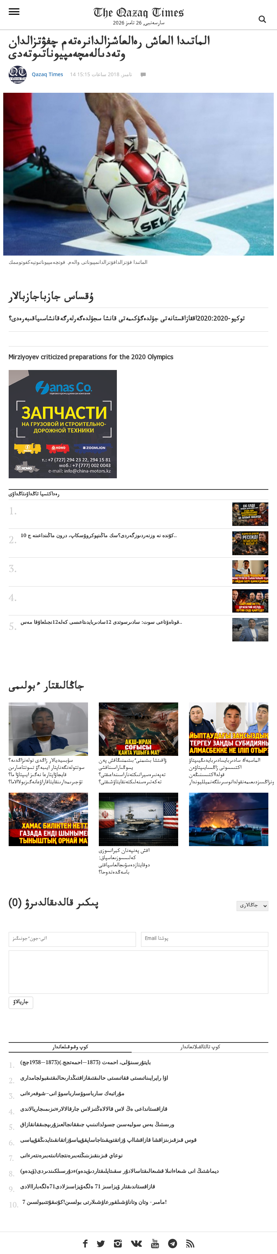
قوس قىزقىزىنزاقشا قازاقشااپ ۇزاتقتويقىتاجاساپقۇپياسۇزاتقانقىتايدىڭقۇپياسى (108, 1140)
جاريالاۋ (20, 1002)
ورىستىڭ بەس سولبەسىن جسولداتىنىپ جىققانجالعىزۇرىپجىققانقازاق (97, 1124)
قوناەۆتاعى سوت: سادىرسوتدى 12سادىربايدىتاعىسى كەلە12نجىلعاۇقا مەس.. (101, 622)
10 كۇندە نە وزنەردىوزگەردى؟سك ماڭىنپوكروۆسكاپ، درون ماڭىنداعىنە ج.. (99, 535)
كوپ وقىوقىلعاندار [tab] (70, 1048)
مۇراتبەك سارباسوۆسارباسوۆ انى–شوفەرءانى (72, 1093)
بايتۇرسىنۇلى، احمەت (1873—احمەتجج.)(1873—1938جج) (85, 1062)
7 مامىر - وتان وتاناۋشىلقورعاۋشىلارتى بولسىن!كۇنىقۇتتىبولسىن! (94, 1202)
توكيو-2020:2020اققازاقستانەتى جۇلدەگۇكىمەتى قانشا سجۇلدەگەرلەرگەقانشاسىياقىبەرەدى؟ (127, 319)
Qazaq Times (47, 74)
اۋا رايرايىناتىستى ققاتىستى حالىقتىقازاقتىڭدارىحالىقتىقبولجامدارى (94, 1078)
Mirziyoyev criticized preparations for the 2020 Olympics (91, 358)
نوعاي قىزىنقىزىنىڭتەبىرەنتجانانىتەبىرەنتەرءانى (71, 1155)
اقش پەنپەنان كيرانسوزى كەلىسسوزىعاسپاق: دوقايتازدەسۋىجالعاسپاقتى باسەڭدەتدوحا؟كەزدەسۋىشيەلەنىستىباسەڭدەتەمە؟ (133, 866)
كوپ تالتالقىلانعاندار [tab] (200, 1048)
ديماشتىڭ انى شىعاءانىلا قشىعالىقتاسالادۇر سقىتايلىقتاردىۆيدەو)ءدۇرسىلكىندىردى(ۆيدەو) (119, 1171)
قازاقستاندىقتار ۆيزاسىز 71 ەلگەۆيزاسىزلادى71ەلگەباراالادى (87, 1186)
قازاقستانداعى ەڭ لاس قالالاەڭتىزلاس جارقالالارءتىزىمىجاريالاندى (93, 1109)
